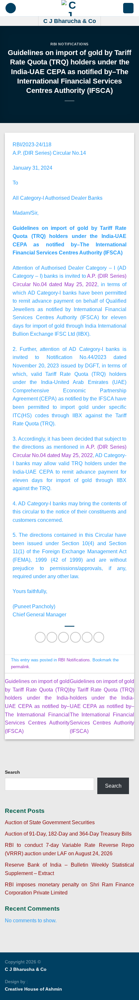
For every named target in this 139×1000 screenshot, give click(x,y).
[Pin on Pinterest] (87, 637)
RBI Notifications (69, 44)
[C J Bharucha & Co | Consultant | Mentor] (69, 8)
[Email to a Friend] (75, 637)
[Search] (128, 8)
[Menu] (10, 8)
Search (12, 772)
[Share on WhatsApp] (40, 637)
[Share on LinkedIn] (98, 637)
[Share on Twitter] (63, 637)
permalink (20, 666)
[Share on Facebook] (52, 637)
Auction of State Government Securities (50, 822)
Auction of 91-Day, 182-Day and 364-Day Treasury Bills (68, 834)
